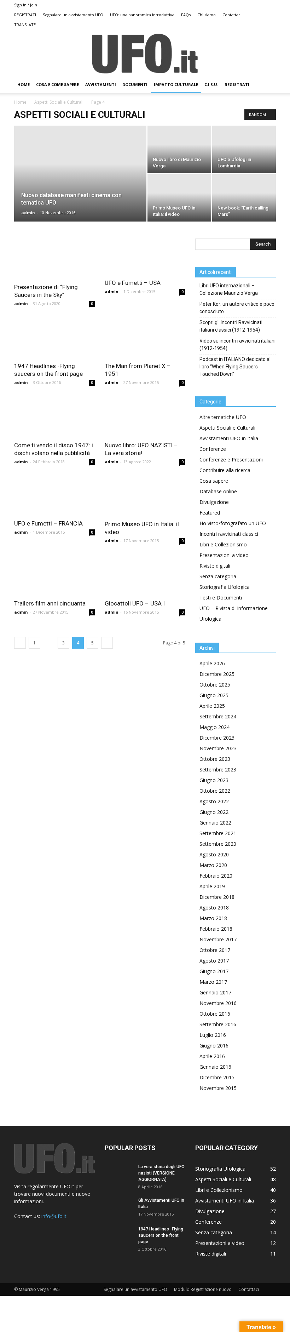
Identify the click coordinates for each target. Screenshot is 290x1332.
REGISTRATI (25, 14)
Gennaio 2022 (215, 822)
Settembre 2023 (217, 769)
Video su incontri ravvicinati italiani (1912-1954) (237, 344)
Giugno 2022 (213, 812)
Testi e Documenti (220, 597)
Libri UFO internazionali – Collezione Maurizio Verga (228, 289)
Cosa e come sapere (57, 84)
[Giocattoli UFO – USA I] (145, 575)
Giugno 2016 (213, 1045)
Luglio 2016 (212, 1035)
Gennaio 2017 (215, 992)
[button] (267, 84)
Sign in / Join (25, 4)
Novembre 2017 (218, 939)
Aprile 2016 (212, 1056)
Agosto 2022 (214, 801)
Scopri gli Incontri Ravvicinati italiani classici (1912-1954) (230, 326)
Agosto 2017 (214, 960)
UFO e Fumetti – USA (133, 282)
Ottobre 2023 (214, 759)
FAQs (186, 14)
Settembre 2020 (217, 843)
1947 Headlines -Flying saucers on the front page (160, 1235)
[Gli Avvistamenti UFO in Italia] (119, 1207)
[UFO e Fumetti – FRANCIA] (54, 495)
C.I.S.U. (211, 84)
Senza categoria (217, 576)
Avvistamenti (100, 84)
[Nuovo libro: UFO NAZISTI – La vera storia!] (145, 417)
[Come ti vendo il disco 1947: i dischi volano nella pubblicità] (54, 417)
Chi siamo (206, 14)
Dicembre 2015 (216, 1077)
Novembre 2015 (218, 1088)
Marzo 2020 (213, 865)
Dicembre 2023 (216, 737)
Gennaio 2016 (215, 1066)
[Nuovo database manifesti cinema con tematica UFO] (80, 183)
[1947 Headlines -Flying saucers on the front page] (54, 338)
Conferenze (212, 449)
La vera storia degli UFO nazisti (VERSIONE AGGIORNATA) (161, 1173)
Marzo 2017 (213, 981)
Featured (209, 512)
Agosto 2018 (214, 907)
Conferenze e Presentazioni (231, 459)
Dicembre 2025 (216, 674)
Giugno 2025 (213, 695)
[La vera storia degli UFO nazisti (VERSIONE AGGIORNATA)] (119, 1173)
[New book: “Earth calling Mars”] (244, 198)
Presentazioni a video (224, 555)
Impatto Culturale (176, 84)
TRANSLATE (25, 24)
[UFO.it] (145, 54)
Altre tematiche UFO (222, 417)
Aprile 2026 (212, 663)
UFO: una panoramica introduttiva (142, 14)
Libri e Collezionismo (223, 544)
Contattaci (232, 14)
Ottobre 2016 (214, 1013)
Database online (218, 491)
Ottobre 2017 (214, 950)
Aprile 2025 (212, 705)
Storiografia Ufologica (224, 587)
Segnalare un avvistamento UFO (73, 14)
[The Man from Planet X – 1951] (145, 338)
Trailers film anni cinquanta (50, 603)
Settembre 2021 (217, 833)
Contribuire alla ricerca (224, 470)
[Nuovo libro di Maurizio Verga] (179, 149)
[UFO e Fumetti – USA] (145, 256)
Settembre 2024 (217, 716)
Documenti (134, 84)
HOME (23, 84)
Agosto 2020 (214, 854)
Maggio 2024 (214, 727)
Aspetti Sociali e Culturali (58, 102)
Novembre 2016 (218, 1003)
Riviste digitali (214, 565)
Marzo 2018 (213, 918)
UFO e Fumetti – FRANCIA (48, 523)
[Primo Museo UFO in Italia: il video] (179, 198)
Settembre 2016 (217, 1024)
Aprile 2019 (212, 886)
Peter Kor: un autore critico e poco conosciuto (236, 307)
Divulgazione (214, 502)
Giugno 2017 (213, 971)
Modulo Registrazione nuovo (203, 1289)
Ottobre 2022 (214, 790)
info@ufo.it (53, 1216)
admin (28, 212)
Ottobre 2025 (214, 684)
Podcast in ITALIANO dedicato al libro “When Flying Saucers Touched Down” (235, 366)
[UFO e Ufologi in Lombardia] (244, 149)
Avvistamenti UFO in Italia (228, 438)
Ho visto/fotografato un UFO (232, 523)
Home (20, 102)
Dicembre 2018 (216, 897)
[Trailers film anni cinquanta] (54, 575)
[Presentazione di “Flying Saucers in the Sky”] (54, 259)
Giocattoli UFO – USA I (135, 603)
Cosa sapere (213, 480)
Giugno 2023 (213, 780)
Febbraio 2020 (215, 875)
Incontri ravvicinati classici (228, 533)
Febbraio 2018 (215, 928)
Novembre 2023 (218, 748)
